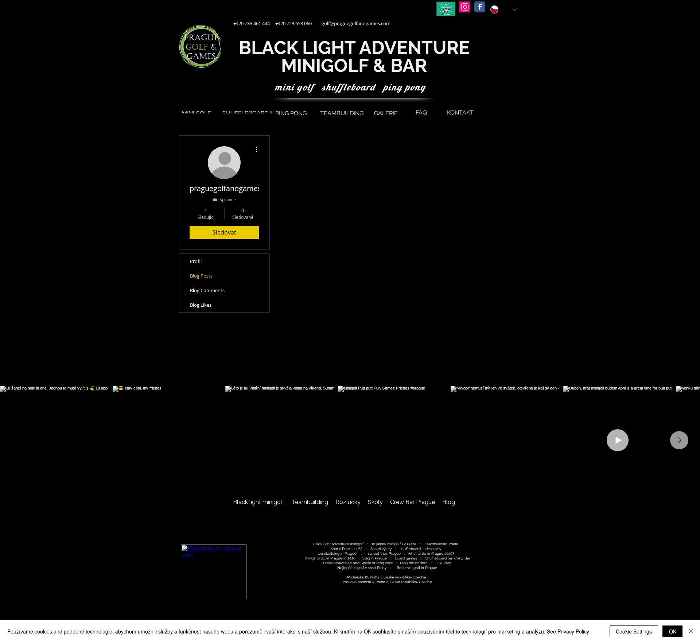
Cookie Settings (634, 631)
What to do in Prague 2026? (431, 553)
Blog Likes (200, 305)
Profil (196, 261)
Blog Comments (207, 290)
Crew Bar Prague (413, 502)
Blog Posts (201, 275)
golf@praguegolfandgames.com (356, 23)
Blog (448, 502)
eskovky (435, 549)
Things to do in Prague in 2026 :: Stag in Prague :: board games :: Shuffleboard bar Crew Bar (387, 558)
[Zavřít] (691, 631)
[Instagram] (464, 6)
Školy (375, 502)
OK (672, 631)
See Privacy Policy (568, 631)
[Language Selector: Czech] (503, 9)
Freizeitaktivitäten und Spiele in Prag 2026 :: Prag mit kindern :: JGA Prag (387, 563)
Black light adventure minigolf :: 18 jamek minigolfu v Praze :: (368, 544)
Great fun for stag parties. (344, 515)
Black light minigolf (258, 502)
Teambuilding (310, 502)
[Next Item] (679, 440)
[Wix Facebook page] (479, 6)
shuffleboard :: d (414, 549)
